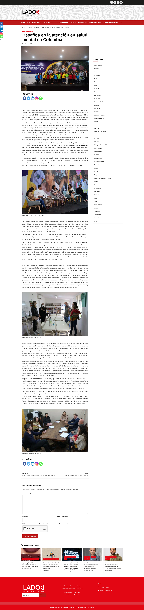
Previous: (38, 474)
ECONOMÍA (36, 22)
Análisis (96, 68)
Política (96, 184)
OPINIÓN (73, 22)
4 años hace (26, 43)
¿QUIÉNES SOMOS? (110, 22)
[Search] (122, 22)
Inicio (99, 583)
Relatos (96, 194)
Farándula (97, 125)
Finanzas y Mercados (100, 131)
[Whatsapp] (41, 98)
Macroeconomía (99, 161)
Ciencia (96, 81)
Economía (25, 31)
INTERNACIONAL (95, 22)
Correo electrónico (62, 516)
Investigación (98, 151)
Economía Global (99, 101)
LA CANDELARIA (62, 22)
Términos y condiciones (105, 590)
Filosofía (96, 128)
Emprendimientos (99, 115)
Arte (95, 78)
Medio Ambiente (99, 164)
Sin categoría (98, 204)
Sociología (97, 211)
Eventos (96, 121)
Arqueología (98, 75)
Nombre (25, 516)
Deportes (97, 91)
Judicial (96, 155)
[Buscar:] (30, 595)
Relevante (97, 198)
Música (96, 168)
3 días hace (88, 570)
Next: (76, 474)
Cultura (96, 88)
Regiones (31, 31)
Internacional (98, 148)
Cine (95, 85)
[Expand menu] (29, 22)
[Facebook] (114, 2)
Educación (97, 108)
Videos (96, 221)
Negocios (97, 174)
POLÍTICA (24, 22)
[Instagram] (111, 2)
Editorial (96, 105)
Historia (96, 138)
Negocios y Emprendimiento (102, 178)
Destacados (97, 95)
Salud (95, 201)
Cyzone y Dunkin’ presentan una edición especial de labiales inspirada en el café (30, 564)
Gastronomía (98, 135)
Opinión (96, 181)
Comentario (26, 494)
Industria (97, 141)
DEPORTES (82, 22)
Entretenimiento (99, 118)
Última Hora (97, 218)
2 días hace (26, 568)
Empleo (96, 111)
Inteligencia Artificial (100, 145)
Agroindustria (98, 65)
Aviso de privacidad (103, 587)
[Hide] (0, 40)
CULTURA (48, 22)
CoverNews (81, 607)
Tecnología (97, 214)
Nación (96, 171)
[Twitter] (118, 2)
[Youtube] (121, 2)
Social (96, 208)
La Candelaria (98, 158)
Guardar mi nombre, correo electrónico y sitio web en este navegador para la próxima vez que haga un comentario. (54, 523)
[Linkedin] (32, 98)
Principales (97, 188)
